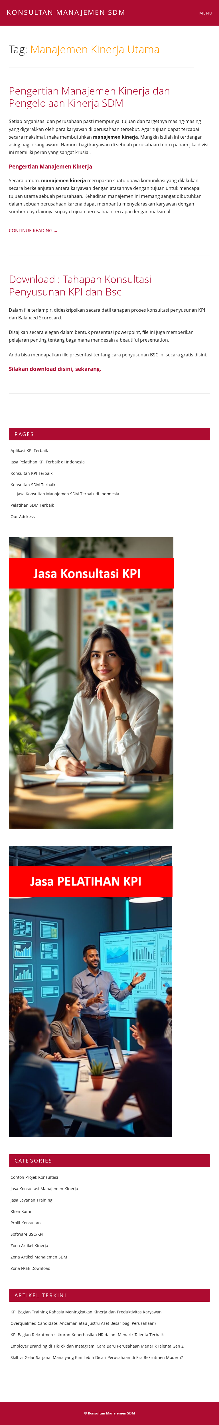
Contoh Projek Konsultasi (34, 1177)
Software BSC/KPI (27, 1234)
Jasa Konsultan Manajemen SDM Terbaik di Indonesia (68, 493)
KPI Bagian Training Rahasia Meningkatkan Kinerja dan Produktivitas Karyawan (86, 1312)
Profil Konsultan (26, 1222)
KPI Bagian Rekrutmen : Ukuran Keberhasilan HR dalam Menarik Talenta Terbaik (87, 1334)
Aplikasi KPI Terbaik (29, 450)
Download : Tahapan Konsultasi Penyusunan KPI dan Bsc (80, 285)
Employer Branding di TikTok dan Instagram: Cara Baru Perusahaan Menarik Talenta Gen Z (97, 1346)
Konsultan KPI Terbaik (31, 473)
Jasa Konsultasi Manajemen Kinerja (44, 1188)
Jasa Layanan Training (31, 1200)
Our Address (23, 516)
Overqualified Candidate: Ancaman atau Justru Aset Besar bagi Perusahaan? (83, 1323)
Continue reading (33, 230)
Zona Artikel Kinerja (29, 1245)
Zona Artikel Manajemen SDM (39, 1257)
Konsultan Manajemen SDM (66, 12)
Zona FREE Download (30, 1268)
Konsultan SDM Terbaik (33, 484)
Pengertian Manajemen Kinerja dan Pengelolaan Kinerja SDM (89, 97)
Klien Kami (21, 1211)
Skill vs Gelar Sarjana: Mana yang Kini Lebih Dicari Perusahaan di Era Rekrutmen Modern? (97, 1357)
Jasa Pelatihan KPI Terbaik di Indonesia (48, 462)
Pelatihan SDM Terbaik (32, 505)
